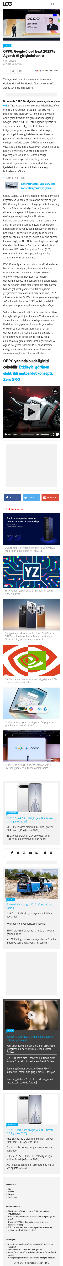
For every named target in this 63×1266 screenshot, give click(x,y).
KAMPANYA (12, 813)
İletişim (11, 1154)
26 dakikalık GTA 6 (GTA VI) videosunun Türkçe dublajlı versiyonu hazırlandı (28, 838)
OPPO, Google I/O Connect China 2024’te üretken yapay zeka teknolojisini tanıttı (28, 767)
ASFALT (10, 899)
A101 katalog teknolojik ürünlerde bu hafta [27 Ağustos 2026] (30, 1126)
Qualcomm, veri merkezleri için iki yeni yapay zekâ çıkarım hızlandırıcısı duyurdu (30, 549)
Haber (7, 45)
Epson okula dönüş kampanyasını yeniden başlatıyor (29, 1109)
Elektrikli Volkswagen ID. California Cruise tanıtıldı (29, 906)
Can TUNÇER (9, 61)
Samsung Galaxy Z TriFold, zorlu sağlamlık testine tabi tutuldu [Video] (29, 1041)
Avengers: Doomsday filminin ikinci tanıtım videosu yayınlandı (30, 998)
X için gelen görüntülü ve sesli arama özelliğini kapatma (31, 1218)
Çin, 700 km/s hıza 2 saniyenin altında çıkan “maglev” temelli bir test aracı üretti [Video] (30, 1020)
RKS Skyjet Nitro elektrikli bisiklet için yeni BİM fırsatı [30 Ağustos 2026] (30, 829)
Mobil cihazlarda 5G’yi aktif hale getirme (25, 1210)
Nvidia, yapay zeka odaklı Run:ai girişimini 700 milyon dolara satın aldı (31, 681)
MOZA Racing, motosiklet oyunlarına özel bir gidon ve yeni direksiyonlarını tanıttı (31, 941)
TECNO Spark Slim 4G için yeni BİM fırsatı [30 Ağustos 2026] (29, 820)
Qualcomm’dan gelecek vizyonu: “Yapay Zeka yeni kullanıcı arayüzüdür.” (29, 724)
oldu (5, 106)
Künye (10, 1149)
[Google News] (47, 71)
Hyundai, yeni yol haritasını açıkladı (26, 924)
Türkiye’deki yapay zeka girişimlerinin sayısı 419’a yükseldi (29, 592)
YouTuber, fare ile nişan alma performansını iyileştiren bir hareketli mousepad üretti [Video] (30, 1009)
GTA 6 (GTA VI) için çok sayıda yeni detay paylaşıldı (29, 915)
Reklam (11, 1152)
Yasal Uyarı (12, 1157)
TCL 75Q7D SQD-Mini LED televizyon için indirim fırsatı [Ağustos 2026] (29, 1118)
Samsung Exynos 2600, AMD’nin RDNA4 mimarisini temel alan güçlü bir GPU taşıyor (30, 1030)
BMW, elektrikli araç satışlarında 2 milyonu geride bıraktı (30, 933)
